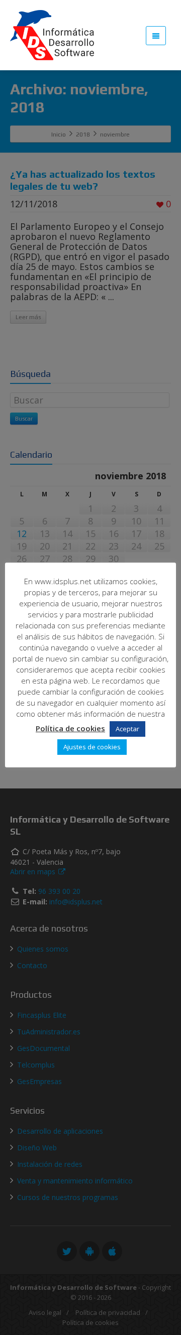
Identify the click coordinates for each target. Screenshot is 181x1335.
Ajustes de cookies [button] (92, 746)
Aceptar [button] (127, 728)
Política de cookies (70, 728)
